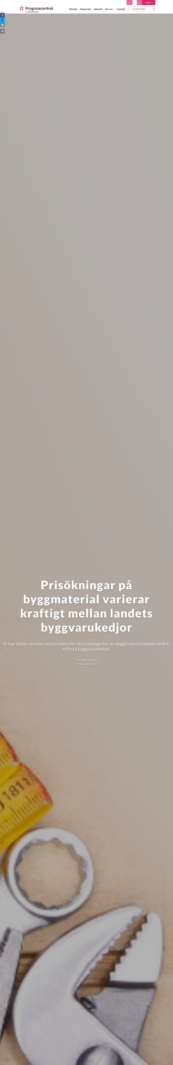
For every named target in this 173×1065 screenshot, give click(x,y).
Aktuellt (98, 9)
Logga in (149, 2)
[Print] (2, 31)
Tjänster (73, 9)
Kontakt (121, 9)
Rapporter (85, 9)
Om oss (109, 9)
